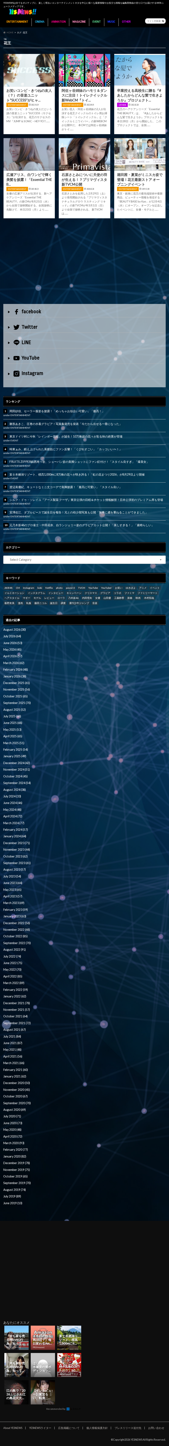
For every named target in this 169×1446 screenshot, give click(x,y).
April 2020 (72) (12, 1136)
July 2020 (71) (12, 1116)
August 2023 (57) (14, 869)
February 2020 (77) (15, 1149)
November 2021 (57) (16, 1009)
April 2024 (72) (12, 816)
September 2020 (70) (17, 1103)
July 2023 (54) (12, 876)
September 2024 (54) (17, 783)
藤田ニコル (40, 603)
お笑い (118, 587)
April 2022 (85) (12, 976)
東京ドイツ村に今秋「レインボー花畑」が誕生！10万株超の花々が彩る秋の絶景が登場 (65, 436)
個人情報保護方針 (97, 1428)
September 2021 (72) (17, 1023)
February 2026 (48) (15, 669)
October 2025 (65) (15, 696)
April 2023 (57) (12, 896)
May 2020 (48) (12, 1129)
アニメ (143, 587)
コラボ (117, 592)
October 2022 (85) (15, 936)
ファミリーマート (147, 592)
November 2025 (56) (16, 689)
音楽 (94, 603)
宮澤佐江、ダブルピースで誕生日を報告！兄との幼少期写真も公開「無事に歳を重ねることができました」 (78, 512)
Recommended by (56, 1409)
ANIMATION (58, 21)
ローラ (61, 597)
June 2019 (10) (12, 1203)
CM (18, 587)
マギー (26, 597)
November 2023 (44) (16, 849)
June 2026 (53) (12, 643)
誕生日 (54, 603)
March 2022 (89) (13, 983)
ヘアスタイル (12, 597)
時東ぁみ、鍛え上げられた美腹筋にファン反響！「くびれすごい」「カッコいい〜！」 (65, 449)
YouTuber (106, 587)
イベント (155, 587)
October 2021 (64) (15, 1016)
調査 (63, 603)
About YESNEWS (12, 1428)
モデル (37, 597)
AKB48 (8, 587)
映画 (138, 597)
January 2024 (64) (14, 836)
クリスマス (91, 592)
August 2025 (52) (14, 709)
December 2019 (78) (16, 1163)
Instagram (32, 373)
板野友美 (9, 603)
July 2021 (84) (12, 1036)
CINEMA (40, 21)
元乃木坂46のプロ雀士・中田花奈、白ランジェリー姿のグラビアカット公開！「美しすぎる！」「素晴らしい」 (81, 525)
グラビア (105, 592)
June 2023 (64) (12, 883)
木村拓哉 (149, 597)
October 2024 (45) (15, 776)
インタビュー (55, 592)
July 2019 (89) (12, 1196)
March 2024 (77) (13, 823)
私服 (28, 603)
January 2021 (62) (14, 1076)
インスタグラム (36, 592)
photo (59, 587)
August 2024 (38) (14, 789)
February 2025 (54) (15, 749)
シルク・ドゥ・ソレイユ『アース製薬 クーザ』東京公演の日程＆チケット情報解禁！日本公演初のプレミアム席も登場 (86, 499)
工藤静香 (119, 597)
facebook (31, 311)
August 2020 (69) (14, 1109)
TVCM (81, 587)
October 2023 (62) (15, 856)
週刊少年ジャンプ (79, 603)
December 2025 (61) (16, 683)
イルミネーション (14, 592)
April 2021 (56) (12, 1056)
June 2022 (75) (12, 963)
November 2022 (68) (16, 929)
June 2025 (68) (12, 723)
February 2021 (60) (15, 1069)
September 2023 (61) (17, 863)
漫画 (20, 603)
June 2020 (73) (12, 1123)
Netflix (49, 587)
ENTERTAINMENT (17, 21)
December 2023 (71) (16, 843)
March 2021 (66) (13, 1063)
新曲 (129, 597)
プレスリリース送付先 (128, 1428)
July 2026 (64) (12, 636)
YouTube (30, 358)
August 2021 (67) (14, 1029)
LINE (26, 342)
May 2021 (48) (12, 1049)
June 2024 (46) (12, 803)
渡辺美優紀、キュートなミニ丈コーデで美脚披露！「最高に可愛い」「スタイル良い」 (65, 487)
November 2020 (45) (16, 1089)
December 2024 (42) (16, 763)
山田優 (107, 597)
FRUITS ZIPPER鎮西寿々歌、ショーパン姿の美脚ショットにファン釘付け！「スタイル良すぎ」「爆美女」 (79, 461)
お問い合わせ (156, 1428)
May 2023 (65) (12, 889)
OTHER (126, 21)
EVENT (97, 21)
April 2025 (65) (12, 736)
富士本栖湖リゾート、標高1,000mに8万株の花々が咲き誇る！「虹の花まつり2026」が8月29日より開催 (77, 474)
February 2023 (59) (15, 909)
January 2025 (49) (14, 756)
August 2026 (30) (14, 629)
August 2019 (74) (14, 1189)
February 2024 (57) (15, 829)
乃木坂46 (73, 597)
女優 (97, 597)
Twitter (30, 327)
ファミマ (129, 592)
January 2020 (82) (14, 1156)
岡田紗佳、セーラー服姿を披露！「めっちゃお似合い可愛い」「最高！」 (57, 411)
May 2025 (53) (12, 729)
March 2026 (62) (13, 663)
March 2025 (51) (13, 743)
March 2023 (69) (13, 903)
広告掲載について (69, 1428)
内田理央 (87, 597)
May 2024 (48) (12, 809)
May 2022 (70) (12, 969)
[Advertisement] (85, 262)
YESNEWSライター (40, 1428)
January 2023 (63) (14, 916)
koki (40, 587)
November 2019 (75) (16, 1169)
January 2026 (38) (14, 676)
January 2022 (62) (14, 996)
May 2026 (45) (12, 649)
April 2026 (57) (12, 656)
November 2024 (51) (16, 769)
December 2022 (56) (16, 923)
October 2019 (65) (15, 1176)
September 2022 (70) (17, 943)
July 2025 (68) (12, 716)
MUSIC (111, 21)
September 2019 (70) (17, 1183)
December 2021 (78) (16, 1003)
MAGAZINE (79, 21)
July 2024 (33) (12, 796)
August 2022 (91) (14, 949)
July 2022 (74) (12, 956)
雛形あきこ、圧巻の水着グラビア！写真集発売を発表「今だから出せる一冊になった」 (65, 424)
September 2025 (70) (17, 703)
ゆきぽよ (131, 587)
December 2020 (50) (16, 1083)
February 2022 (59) (15, 989)
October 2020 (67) (15, 1096)
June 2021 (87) (12, 1043)
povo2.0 (70, 587)
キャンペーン (74, 592)
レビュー (49, 597)
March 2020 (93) (13, 1143)
